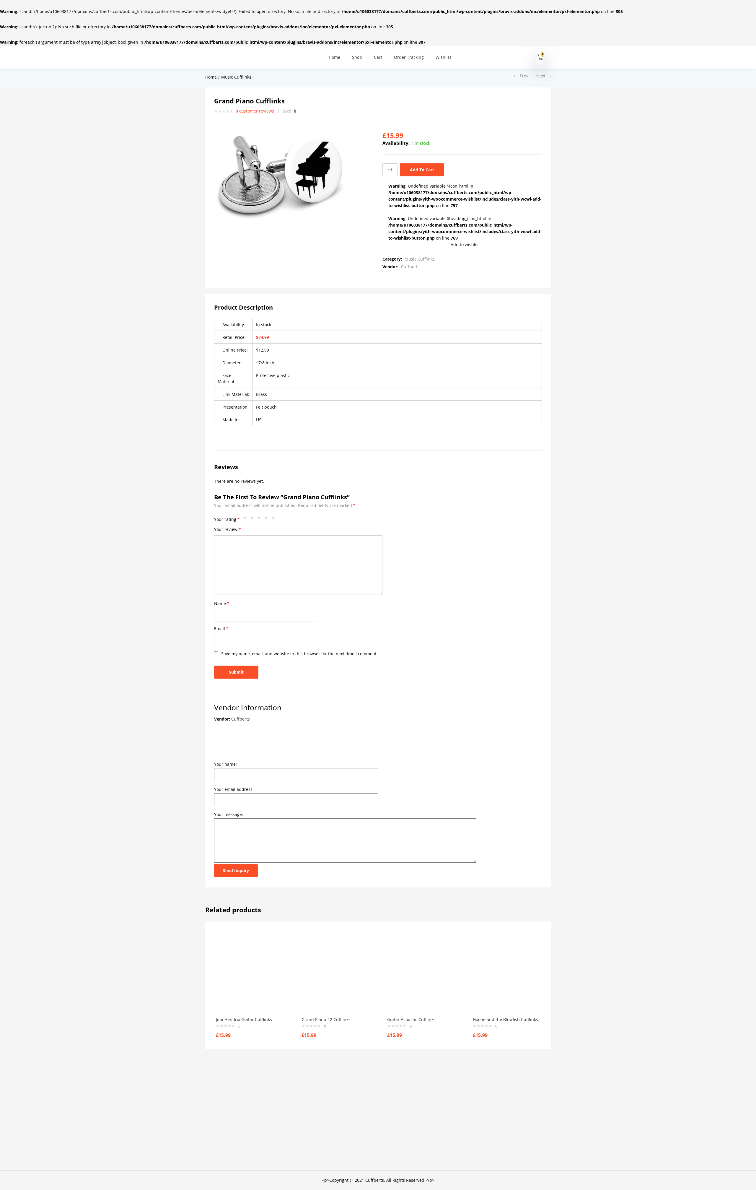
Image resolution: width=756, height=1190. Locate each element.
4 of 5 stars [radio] (267, 519)
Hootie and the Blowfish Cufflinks (505, 1019)
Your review (227, 529)
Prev (524, 76)
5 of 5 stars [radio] (274, 519)
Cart (378, 57)
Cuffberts (410, 266)
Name (221, 603)
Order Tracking (409, 57)
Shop (357, 57)
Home (334, 57)
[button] (540, 57)
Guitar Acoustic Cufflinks (411, 1019)
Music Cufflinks (236, 77)
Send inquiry (236, 870)
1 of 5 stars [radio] (246, 519)
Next (540, 76)
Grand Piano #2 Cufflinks (326, 1019)
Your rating (227, 519)
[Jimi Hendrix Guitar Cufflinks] (250, 975)
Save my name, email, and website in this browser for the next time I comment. (299, 653)
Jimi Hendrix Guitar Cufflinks (244, 1019)
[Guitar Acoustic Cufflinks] (421, 975)
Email (221, 628)
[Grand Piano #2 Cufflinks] (335, 975)
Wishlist (443, 57)
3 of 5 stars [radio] (260, 519)
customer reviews (255, 111)
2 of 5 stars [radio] (253, 519)
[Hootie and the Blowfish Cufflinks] (507, 975)
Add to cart (422, 170)
